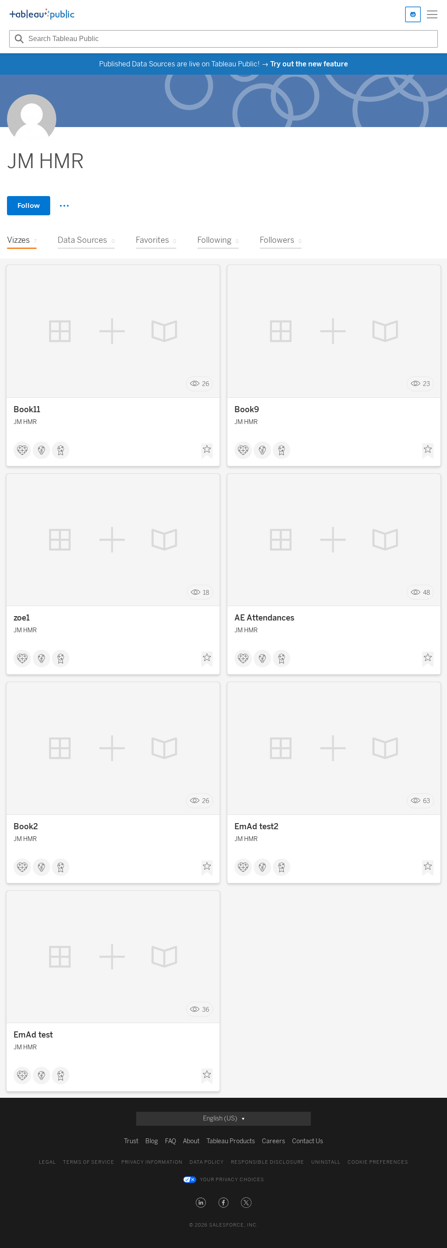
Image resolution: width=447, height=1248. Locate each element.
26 (205, 384)
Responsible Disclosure (267, 1162)
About (191, 1141)
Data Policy (206, 1162)
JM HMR (25, 422)
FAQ (170, 1141)
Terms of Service (88, 1162)
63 (426, 801)
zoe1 (22, 618)
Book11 (27, 409)
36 (205, 1009)
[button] (201, 1203)
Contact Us (307, 1141)
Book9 (246, 409)
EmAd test (33, 1035)
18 (206, 592)
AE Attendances (264, 618)
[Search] (18, 38)
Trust (131, 1141)
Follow (28, 205)
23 (426, 384)
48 (426, 592)
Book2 (26, 826)
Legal (47, 1162)
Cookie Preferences (377, 1162)
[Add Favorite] (207, 451)
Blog (151, 1141)
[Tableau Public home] (42, 14)
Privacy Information (151, 1162)
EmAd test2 (256, 826)
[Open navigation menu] (432, 14)
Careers (273, 1141)
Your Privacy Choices (232, 1179)
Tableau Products (230, 1141)
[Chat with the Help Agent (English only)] (413, 14)
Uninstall (325, 1162)
